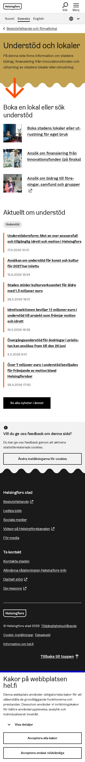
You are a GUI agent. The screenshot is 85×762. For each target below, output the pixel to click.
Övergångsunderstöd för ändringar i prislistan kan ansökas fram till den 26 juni (43, 343)
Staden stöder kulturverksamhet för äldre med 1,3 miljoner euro (41, 288)
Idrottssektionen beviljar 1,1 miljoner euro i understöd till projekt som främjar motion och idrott (42, 315)
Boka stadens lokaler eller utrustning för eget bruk (54, 131)
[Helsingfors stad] (14, 613)
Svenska (24, 18)
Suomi (9, 18)
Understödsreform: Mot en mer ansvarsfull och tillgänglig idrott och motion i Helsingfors (44, 238)
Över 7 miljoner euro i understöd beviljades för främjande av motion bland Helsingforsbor (42, 370)
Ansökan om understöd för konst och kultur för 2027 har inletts (43, 263)
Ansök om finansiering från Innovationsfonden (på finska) (54, 156)
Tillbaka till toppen (57, 656)
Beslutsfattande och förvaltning (32, 28)
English (38, 18)
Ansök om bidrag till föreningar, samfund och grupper (54, 184)
